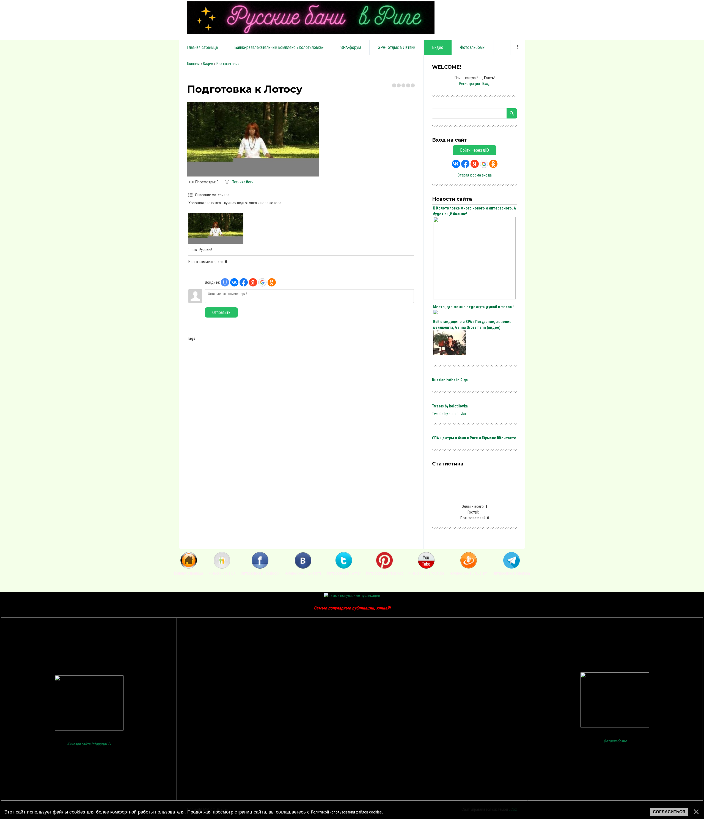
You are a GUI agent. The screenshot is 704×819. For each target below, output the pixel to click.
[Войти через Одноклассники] (272, 282)
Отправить (221, 312)
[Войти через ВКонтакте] (234, 282)
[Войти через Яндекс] (253, 282)
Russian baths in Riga (450, 380)
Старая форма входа (475, 175)
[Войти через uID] (225, 282)
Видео (208, 64)
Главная (193, 64)
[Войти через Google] (262, 282)
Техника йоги (243, 182)
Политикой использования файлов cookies (346, 812)
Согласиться (669, 812)
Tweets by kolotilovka (450, 406)
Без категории (228, 64)
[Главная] (188, 567)
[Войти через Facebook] (244, 282)
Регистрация (469, 83)
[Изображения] (215, 228)
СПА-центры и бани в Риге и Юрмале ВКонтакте (474, 438)
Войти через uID (474, 150)
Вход (486, 83)
